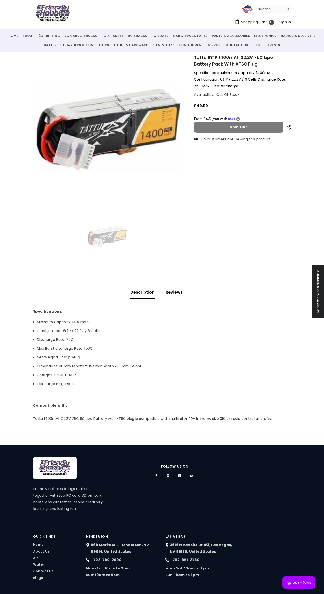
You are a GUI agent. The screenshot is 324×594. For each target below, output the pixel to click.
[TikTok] (179, 475)
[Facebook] (156, 475)
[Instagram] (168, 475)
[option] (107, 128)
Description (142, 292)
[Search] (273, 9)
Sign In (285, 22)
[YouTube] (191, 475)
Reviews (174, 292)
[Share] (287, 127)
